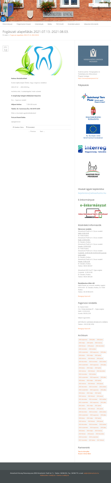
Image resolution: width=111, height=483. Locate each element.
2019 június (82, 430)
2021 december (83, 399)
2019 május (90, 430)
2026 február (82, 346)
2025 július (103, 352)
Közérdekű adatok (74, 24)
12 (5, 50)
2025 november (83, 349)
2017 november (83, 440)
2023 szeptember (83, 377)
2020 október (102, 411)
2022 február (91, 396)
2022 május (90, 393)
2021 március (82, 408)
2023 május (90, 380)
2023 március (82, 383)
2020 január (100, 421)
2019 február (82, 433)
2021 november (93, 399)
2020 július (103, 415)
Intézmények (39, 24)
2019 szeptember (83, 427)
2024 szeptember (83, 364)
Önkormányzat (7, 24)
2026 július (92, 339)
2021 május (90, 405)
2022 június (82, 393)
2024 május (90, 368)
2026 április (90, 342)
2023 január (100, 383)
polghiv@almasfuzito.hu (91, 473)
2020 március (82, 421)
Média (50, 24)
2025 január (100, 358)
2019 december (83, 424)
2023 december (101, 371)
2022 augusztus (94, 390)
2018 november (83, 437)
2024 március (82, 371)
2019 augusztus (94, 427)
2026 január (91, 346)
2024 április (98, 368)
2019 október (102, 424)
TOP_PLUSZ (60, 24)
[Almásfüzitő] (8, 10)
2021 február (91, 408)
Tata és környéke (83, 451)
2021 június (82, 405)
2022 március (82, 396)
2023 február (91, 383)
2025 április (98, 355)
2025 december (100, 346)
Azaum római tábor (84, 454)
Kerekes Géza (19, 127)
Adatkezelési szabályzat (47, 475)
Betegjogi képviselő (84, 296)
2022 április (98, 393)
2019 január (91, 433)
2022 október (102, 386)
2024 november (93, 361)
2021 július (103, 402)
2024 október (102, 361)
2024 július (103, 364)
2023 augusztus (94, 377)
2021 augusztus (94, 402)
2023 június (82, 380)
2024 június (82, 368)
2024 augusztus (94, 364)
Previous (32, 131)
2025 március (82, 358)
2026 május (82, 342)
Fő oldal (5, 35)
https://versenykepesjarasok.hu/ (88, 78)
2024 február (91, 371)
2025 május (90, 355)
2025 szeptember (83, 352)
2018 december (100, 433)
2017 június (92, 440)
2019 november (93, 424)
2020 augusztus (94, 415)
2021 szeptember (83, 402)
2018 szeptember (93, 437)
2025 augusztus (94, 352)
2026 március (98, 342)
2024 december (83, 361)
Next (42, 131)
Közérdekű (31, 127)
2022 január (100, 396)
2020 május (90, 418)
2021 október (102, 399)
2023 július (103, 377)
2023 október (92, 374)
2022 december (83, 386)
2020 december (83, 411)
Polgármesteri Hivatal (24, 24)
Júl (5, 47)
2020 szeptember (83, 415)
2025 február (91, 358)
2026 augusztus (83, 339)
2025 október (92, 349)
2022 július (103, 390)
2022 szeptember (83, 390)
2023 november (83, 374)
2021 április (98, 405)
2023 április (98, 380)
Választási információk (91, 24)
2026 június (100, 339)
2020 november (93, 411)
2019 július (103, 427)
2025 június (82, 355)
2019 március (98, 430)
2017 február (100, 440)
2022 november (93, 386)
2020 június (82, 418)
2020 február (91, 421)
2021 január (100, 408)
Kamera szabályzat (63, 475)
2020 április (98, 418)
